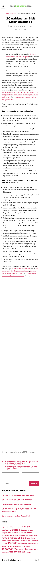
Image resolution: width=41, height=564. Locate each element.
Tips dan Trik (13, 13)
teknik (31, 549)
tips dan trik (15, 552)
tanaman (8, 549)
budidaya (6, 530)
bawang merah (18, 527)
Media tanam (15, 540)
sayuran (17, 546)
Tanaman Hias (21, 549)
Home (7, 13)
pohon (4, 543)
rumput (10, 546)
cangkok (4, 532)
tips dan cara (5, 552)
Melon (11, 452)
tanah (28, 546)
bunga (16, 529)
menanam (23, 540)
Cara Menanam (26, 532)
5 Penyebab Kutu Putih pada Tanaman (17, 500)
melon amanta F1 (19, 452)
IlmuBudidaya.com (14, 560)
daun (12, 535)
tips (35, 549)
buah (6, 452)
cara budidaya (13, 533)
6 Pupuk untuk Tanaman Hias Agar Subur (18, 495)
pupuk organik (22, 543)
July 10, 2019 (21, 29)
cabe (30, 530)
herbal (35, 535)
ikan (23, 537)
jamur (33, 538)
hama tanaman (29, 535)
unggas (29, 552)
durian (16, 535)
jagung (28, 538)
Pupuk (12, 543)
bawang (10, 527)
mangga (4, 540)
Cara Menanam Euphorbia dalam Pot (16, 504)
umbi (24, 552)
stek (23, 546)
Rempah (4, 546)
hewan (5, 538)
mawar (9, 540)
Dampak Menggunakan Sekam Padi (16, 516)
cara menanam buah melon (20, 268)
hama (22, 535)
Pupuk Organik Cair (33, 543)
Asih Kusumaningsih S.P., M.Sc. (22, 26)
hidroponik (15, 538)
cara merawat (5, 535)
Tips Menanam (30, 452)
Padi (29, 540)
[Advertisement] (20, 363)
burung (24, 530)
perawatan (35, 540)
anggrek (4, 527)
